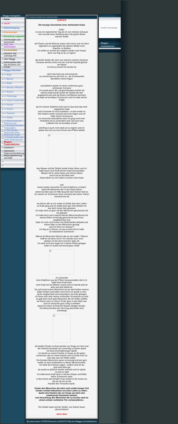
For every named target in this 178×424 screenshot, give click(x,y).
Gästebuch (9, 148)
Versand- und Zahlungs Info (10, 54)
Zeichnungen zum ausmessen (12, 41)
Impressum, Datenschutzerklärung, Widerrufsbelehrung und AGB (14, 154)
